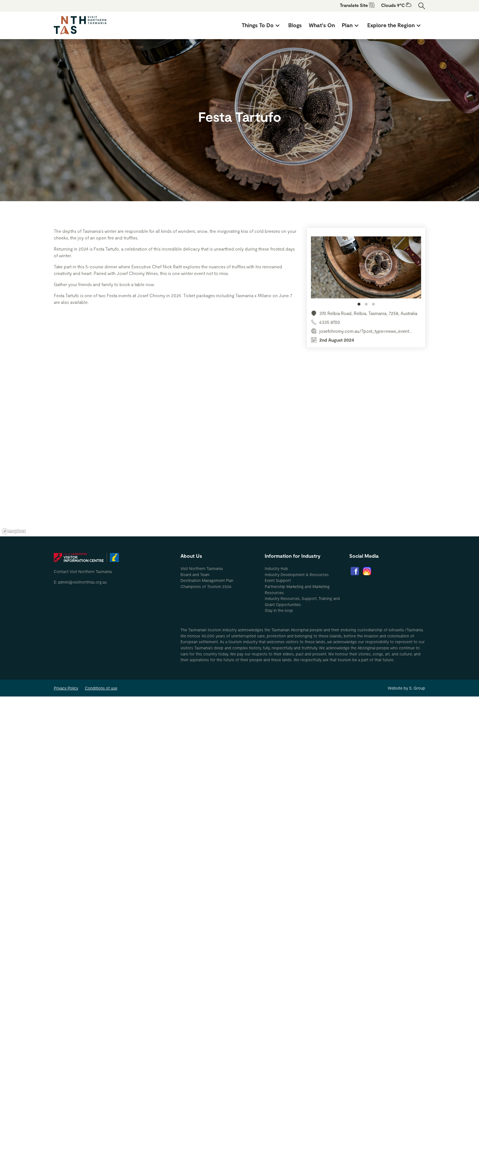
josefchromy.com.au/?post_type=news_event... (365, 331)
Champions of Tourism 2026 (205, 586)
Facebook (354, 571)
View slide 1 (359, 304)
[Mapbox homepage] (14, 531)
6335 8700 (329, 322)
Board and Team (195, 574)
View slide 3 (373, 304)
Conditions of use (101, 688)
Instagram (367, 571)
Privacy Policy (66, 688)
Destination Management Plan (206, 580)
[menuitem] (261, 25)
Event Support (278, 580)
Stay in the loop (279, 610)
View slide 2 (366, 304)
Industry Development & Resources (297, 574)
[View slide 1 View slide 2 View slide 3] (366, 271)
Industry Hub (276, 568)
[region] (239, 453)
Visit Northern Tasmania (201, 568)
